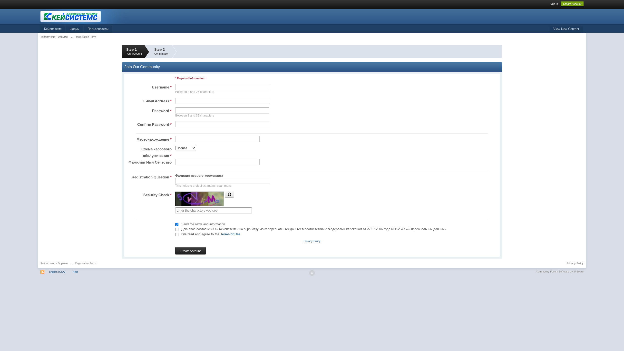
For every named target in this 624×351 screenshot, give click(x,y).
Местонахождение (154, 139)
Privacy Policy (312, 241)
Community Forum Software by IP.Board (560, 271)
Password (162, 111)
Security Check (157, 195)
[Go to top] (312, 273)
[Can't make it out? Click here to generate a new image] (229, 194)
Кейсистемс (53, 29)
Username (162, 87)
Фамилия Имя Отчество (150, 162)
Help (75, 271)
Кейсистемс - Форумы (54, 263)
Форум (74, 29)
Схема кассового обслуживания (156, 152)
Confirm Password (154, 124)
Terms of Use (230, 234)
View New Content (566, 29)
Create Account (572, 3)
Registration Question (152, 177)
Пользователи (98, 29)
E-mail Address (157, 101)
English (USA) (57, 271)
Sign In (554, 3)
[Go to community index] (84, 16)
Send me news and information (203, 224)
